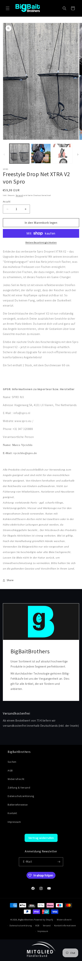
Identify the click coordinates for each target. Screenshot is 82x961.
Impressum (14, 822)
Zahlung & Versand (19, 787)
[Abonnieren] (59, 861)
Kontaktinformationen (65, 925)
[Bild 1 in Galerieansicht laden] (19, 153)
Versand (19, 195)
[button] (7, 8)
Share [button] (10, 580)
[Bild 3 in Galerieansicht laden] (62, 153)
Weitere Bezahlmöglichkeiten (41, 242)
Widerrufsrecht (64, 919)
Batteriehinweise (18, 804)
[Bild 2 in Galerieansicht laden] (41, 153)
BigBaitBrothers (26, 919)
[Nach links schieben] (4, 154)
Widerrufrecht (16, 779)
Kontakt (12, 813)
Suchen (12, 761)
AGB (10, 770)
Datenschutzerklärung (21, 796)
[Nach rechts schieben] (78, 154)
